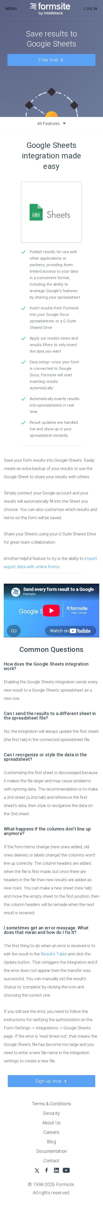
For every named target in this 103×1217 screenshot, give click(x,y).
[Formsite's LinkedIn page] (56, 1170)
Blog (51, 1141)
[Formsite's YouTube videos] (66, 1170)
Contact (51, 1160)
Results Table (54, 953)
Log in (91, 8)
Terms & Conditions (51, 1103)
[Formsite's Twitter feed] (36, 1170)
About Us (51, 1122)
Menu (11, 8)
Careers (51, 1132)
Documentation (51, 1151)
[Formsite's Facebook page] (46, 1170)
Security (51, 1113)
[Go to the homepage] (50, 8)
